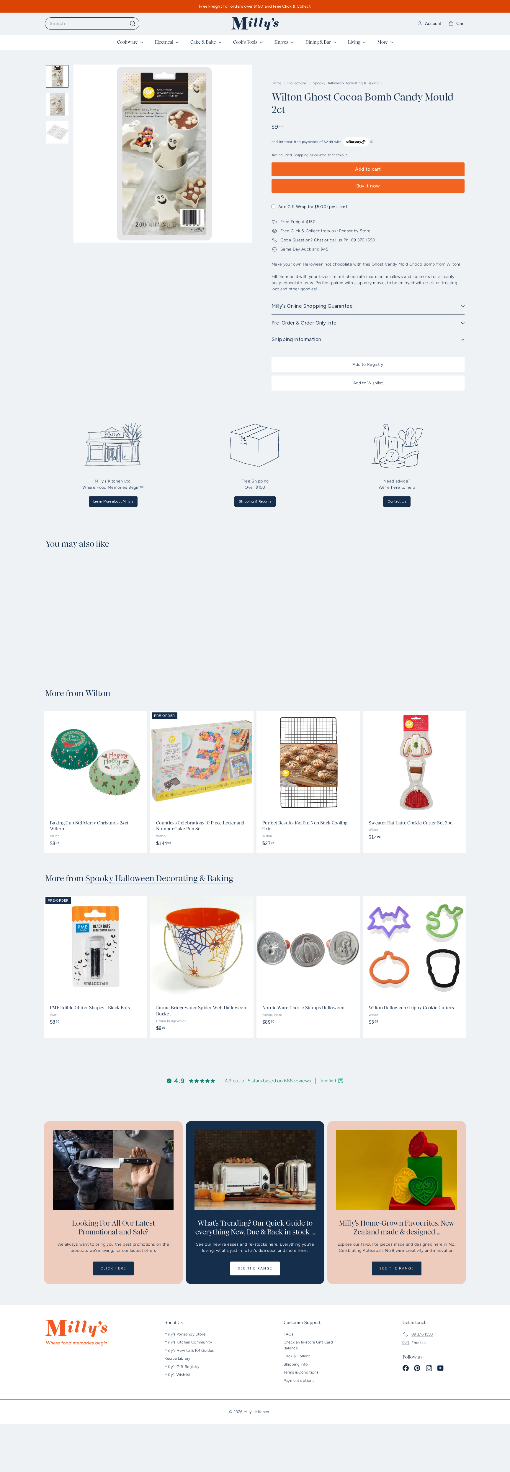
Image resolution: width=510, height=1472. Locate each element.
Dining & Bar (318, 42)
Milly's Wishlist (177, 1374)
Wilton (97, 693)
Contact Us (397, 501)
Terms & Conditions (301, 1372)
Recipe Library (177, 1358)
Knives (281, 42)
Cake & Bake (203, 42)
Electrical (164, 42)
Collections (297, 83)
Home (277, 83)
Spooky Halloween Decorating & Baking (346, 83)
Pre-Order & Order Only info (304, 323)
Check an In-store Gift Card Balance (308, 1345)
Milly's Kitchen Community (188, 1342)
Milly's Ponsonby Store (184, 1334)
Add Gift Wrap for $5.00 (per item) (312, 206)
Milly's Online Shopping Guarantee (312, 306)
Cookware (128, 42)
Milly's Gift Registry (182, 1366)
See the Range (255, 1268)
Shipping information (296, 339)
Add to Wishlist (368, 383)
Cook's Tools (245, 42)
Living (354, 42)
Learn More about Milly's (113, 501)
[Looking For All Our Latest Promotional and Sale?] (113, 1170)
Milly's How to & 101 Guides (189, 1350)
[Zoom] (162, 154)
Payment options (299, 1380)
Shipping (301, 155)
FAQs (288, 1334)
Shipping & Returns (255, 501)
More (383, 42)
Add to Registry (368, 364)
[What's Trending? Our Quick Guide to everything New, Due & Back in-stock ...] (255, 1170)
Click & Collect (297, 1356)
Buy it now (368, 186)
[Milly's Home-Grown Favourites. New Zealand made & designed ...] (396, 1170)
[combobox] (92, 23)
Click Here (113, 1268)
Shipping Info (296, 1364)
